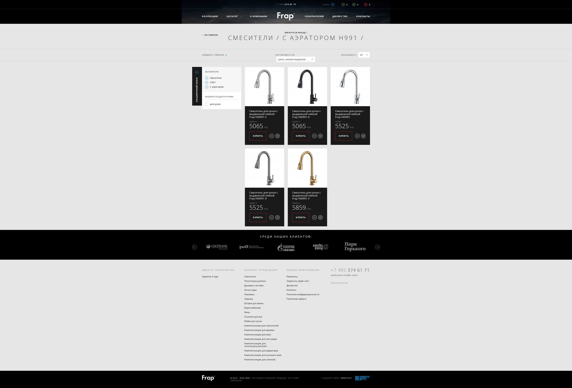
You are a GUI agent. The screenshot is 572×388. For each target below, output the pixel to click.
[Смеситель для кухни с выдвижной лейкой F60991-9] (264, 168)
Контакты (363, 16)
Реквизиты (292, 276)
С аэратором (216, 86)
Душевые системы (254, 285)
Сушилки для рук (253, 316)
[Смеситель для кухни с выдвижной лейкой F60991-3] (307, 168)
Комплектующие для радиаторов (261, 350)
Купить (258, 135)
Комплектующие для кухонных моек (263, 355)
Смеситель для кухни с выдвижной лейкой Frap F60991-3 (306, 195)
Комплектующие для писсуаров (260, 339)
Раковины (249, 294)
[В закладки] (277, 136)
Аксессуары (250, 290)
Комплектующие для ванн (257, 334)
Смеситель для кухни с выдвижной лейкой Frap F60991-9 (263, 195)
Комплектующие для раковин (259, 330)
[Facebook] (333, 288)
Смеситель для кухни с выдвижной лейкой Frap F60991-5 (263, 114)
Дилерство (340, 16)
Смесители (216, 77)
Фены (247, 312)
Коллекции (210, 16)
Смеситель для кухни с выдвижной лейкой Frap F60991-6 (306, 114)
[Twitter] (338, 288)
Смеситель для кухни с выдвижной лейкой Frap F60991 (349, 114)
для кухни (215, 103)
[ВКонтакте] (350, 288)
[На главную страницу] (286, 16)
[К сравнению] (271, 136)
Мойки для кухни (253, 321)
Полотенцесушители (255, 281)
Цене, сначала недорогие (292, 59)
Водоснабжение (252, 308)
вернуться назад (295, 32)
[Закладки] (354, 4)
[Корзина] (365, 4)
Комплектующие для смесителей (261, 325)
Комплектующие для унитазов (259, 359)
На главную (211, 35)
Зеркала (248, 299)
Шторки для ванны (254, 303)
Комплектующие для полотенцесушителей (255, 344)
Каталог (232, 16)
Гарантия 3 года (210, 276)
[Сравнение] (343, 4)
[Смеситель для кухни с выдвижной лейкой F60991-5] (264, 86)
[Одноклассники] (344, 288)
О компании (258, 16)
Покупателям (314, 16)
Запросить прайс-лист (298, 281)
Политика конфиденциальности (303, 294)
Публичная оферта (296, 299)
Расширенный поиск (196, 89)
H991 (213, 82)
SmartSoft (346, 378)
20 (361, 54)
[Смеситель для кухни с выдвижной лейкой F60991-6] (307, 86)
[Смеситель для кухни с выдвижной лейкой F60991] (350, 86)
